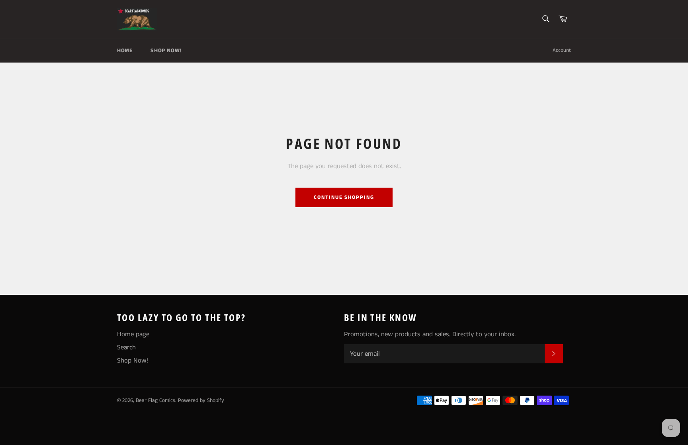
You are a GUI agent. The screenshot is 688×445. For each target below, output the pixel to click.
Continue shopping (344, 197)
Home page (133, 334)
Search (126, 347)
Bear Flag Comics (155, 400)
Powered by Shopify (201, 400)
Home (125, 51)
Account (562, 50)
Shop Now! (165, 51)
